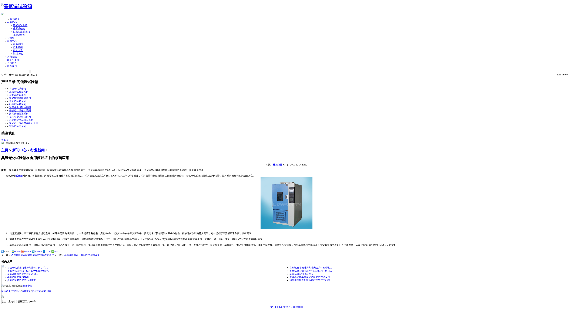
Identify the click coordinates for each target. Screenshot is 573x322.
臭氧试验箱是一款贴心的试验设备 (82, 255)
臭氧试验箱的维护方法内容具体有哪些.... (310, 267)
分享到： (7, 251)
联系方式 (36, 291)
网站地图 (298, 307)
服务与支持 (13, 60)
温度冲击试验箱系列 (20, 107)
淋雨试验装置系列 (18, 113)
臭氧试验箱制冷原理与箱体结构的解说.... (310, 271)
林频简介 (26, 291)
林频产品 (12, 22)
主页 (4, 150)
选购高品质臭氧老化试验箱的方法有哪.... (310, 277)
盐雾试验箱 (19, 28)
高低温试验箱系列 (18, 91)
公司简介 (12, 38)
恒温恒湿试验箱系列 (20, 98)
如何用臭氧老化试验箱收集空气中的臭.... (310, 280)
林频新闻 (18, 44)
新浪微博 (27, 251)
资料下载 (18, 53)
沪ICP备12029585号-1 (281, 307)
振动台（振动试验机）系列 (23, 123)
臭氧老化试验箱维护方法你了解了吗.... (27, 267)
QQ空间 (17, 251)
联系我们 (12, 66)
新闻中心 (12, 41)
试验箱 (19, 175)
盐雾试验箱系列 (17, 95)
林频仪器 (277, 164)
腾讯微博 (38, 251)
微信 (56, 251)
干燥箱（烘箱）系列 (20, 110)
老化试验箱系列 (17, 101)
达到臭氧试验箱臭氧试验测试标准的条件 (32, 255)
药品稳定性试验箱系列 (21, 120)
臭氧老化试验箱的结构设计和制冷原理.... (28, 271)
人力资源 (12, 56)
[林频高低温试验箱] (16, 6)
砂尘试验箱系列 (17, 104)
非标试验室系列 (17, 126)
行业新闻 (18, 47)
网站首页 (15, 19)
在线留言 (46, 291)
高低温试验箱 (20, 25)
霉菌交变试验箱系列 (20, 117)
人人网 (48, 251)
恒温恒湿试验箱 (21, 31)
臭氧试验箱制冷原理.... (301, 274)
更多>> (5, 140)
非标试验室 (19, 35)
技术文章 (18, 50)
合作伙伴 (12, 63)
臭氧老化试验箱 (17, 88)
